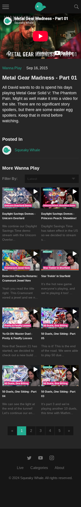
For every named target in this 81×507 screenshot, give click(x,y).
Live (20, 468)
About (59, 468)
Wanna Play (12, 68)
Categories (39, 468)
